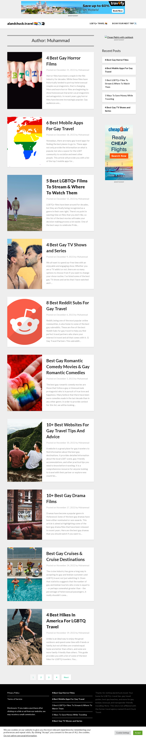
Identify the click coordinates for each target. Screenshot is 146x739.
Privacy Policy (13, 693)
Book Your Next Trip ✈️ (124, 23)
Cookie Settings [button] (122, 733)
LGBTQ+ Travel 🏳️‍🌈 (98, 23)
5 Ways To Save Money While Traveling (69, 714)
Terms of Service (14, 699)
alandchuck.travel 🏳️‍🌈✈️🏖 (26, 23)
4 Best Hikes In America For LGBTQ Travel (66, 620)
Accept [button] (138, 733)
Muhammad (83, 70)
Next (66, 677)
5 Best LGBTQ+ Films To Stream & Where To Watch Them (67, 186)
